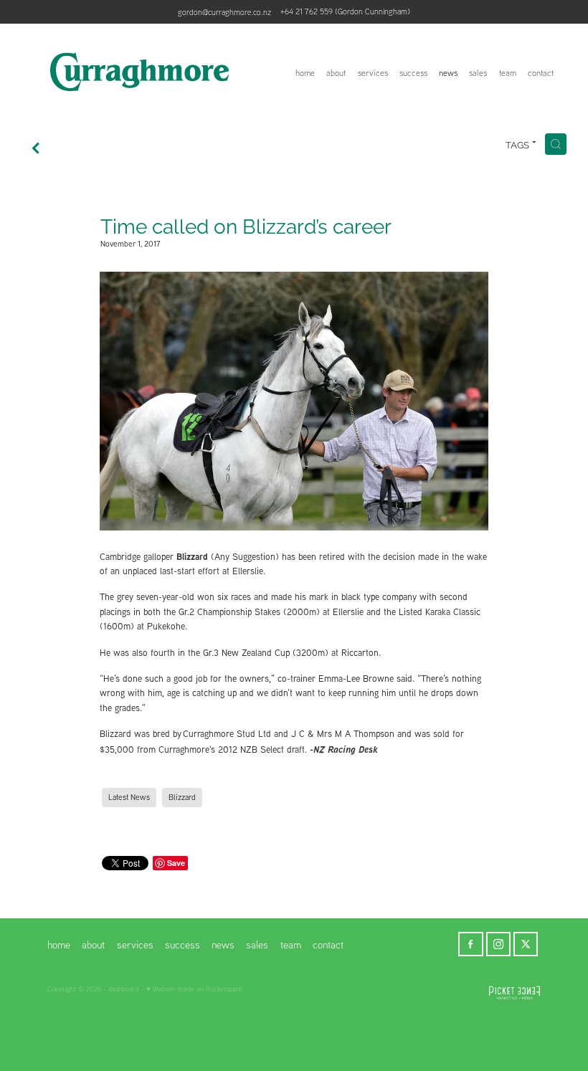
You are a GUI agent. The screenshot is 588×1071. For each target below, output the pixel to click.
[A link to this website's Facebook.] (470, 944)
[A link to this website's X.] (525, 944)
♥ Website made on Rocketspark (194, 988)
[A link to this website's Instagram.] (498, 944)
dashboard (123, 988)
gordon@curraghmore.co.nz (224, 11)
